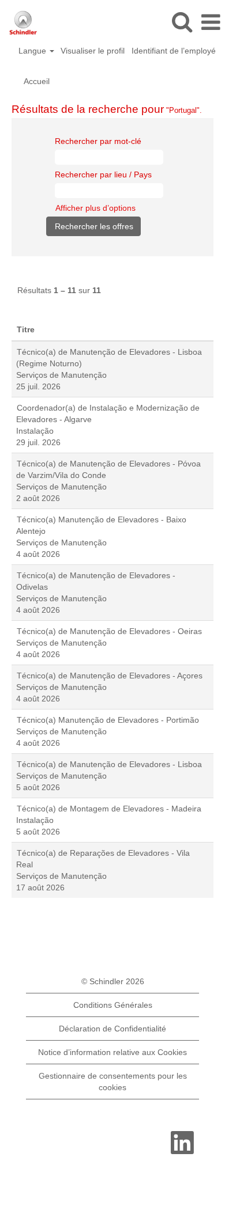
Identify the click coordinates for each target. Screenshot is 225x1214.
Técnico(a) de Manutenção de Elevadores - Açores (109, 675)
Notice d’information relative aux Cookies (112, 1052)
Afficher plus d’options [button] (95, 208)
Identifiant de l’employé (174, 50)
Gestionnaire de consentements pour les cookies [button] (113, 1081)
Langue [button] (33, 50)
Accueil (37, 81)
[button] (210, 22)
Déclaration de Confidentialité (112, 1028)
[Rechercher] (181, 21)
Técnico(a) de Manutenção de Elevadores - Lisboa (109, 764)
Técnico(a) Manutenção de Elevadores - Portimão (108, 719)
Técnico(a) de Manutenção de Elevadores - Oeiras (109, 631)
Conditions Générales (112, 1005)
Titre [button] (26, 329)
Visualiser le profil (93, 50)
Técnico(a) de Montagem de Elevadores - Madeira (109, 808)
